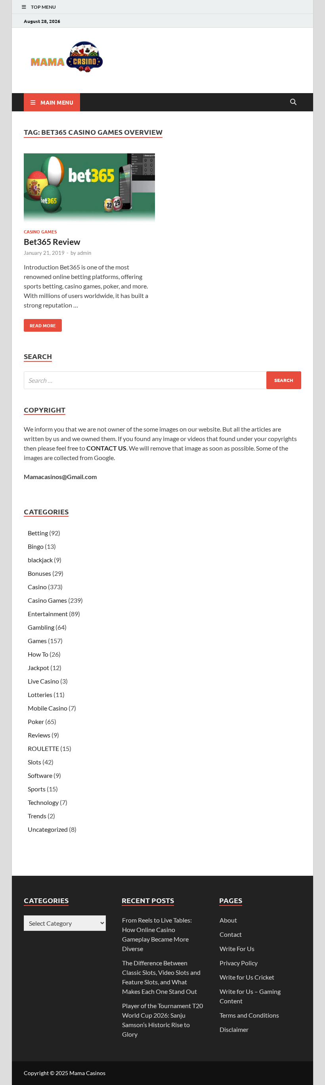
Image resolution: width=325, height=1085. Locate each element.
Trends (37, 815)
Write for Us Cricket (247, 977)
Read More (40, 324)
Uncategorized (48, 829)
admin (84, 253)
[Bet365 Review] (89, 189)
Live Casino (43, 681)
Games (37, 640)
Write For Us (237, 948)
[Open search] (293, 102)
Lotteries (40, 694)
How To (38, 654)
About (228, 920)
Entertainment (48, 613)
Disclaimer (234, 1029)
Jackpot (38, 667)
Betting (38, 533)
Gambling (41, 627)
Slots (34, 762)
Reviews (39, 735)
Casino (37, 586)
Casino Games (40, 231)
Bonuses (39, 573)
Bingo (36, 546)
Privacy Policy (239, 963)
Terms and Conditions (249, 1015)
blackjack (40, 560)
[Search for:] (162, 380)
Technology (43, 802)
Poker (36, 721)
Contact (231, 934)
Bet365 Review (52, 241)
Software (40, 775)
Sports (37, 789)
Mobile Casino (47, 708)
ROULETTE (43, 748)
